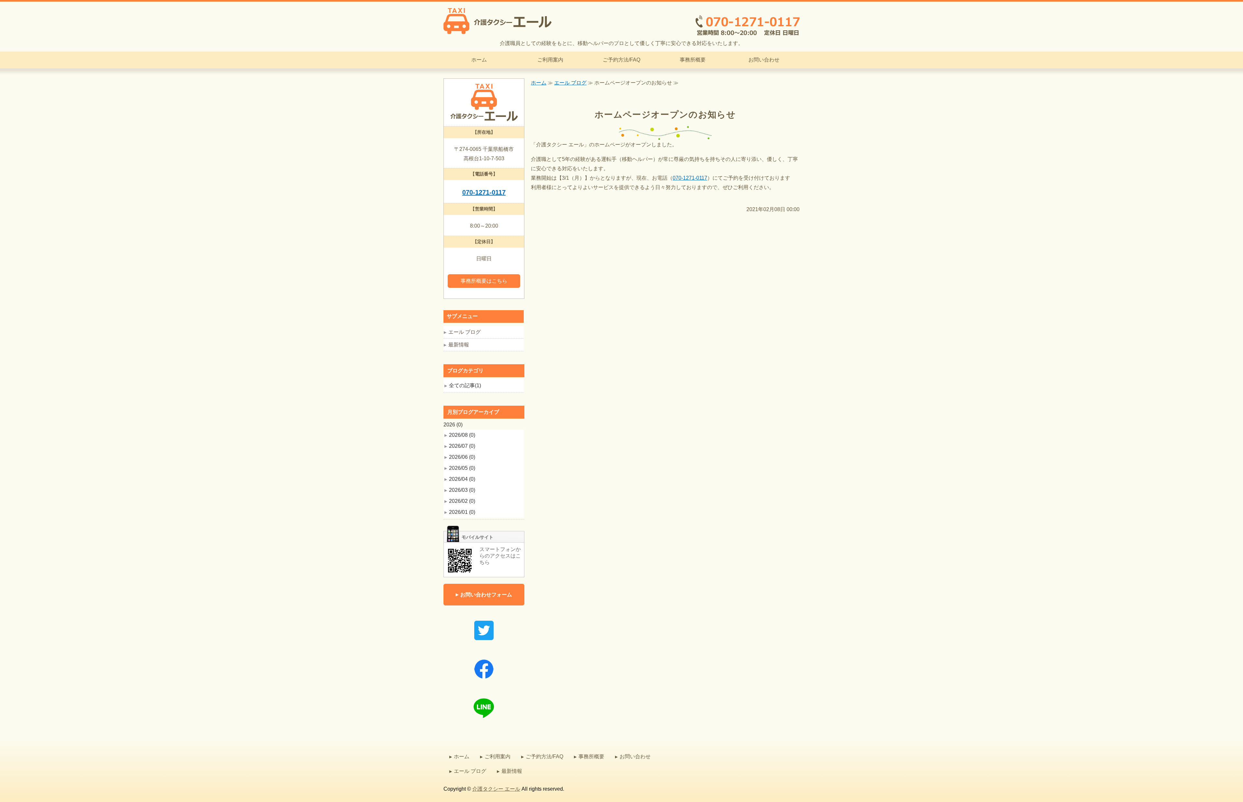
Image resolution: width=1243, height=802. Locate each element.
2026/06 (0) (462, 457)
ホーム (479, 59)
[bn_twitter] (484, 641)
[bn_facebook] (484, 680)
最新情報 (458, 344)
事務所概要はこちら (484, 281)
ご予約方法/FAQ (621, 59)
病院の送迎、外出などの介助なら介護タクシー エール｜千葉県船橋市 (497, 21)
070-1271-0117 (690, 178)
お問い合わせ (763, 59)
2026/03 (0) (462, 490)
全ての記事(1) (465, 385)
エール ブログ (570, 82)
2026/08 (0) (462, 435)
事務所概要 (693, 59)
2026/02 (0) (462, 501)
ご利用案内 (550, 59)
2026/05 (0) (462, 468)
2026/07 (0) (462, 446)
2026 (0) (453, 424)
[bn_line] (484, 719)
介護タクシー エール (496, 789)
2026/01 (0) (462, 512)
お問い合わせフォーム (486, 594)
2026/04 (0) (462, 479)
